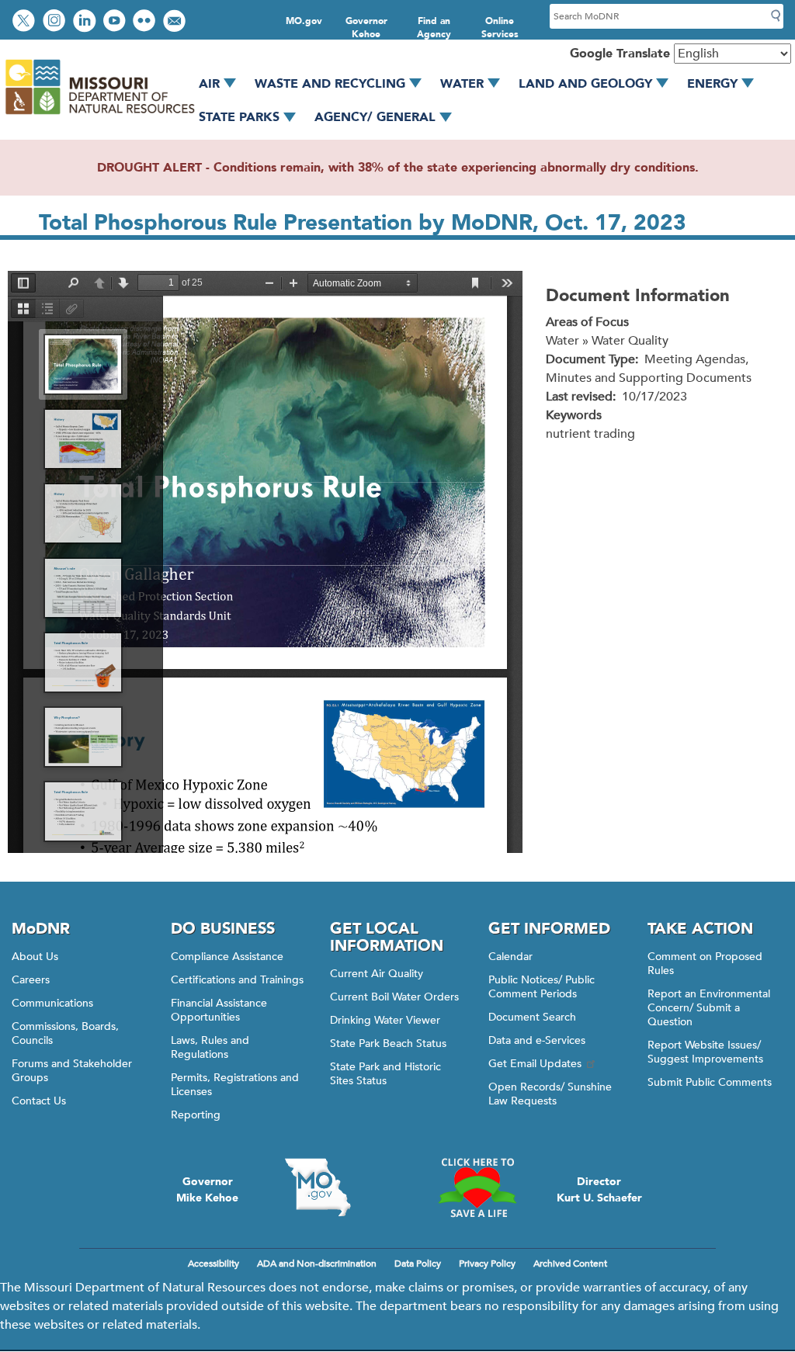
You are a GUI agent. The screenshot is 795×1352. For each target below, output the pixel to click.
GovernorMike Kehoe (207, 1189)
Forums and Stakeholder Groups (72, 1070)
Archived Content (570, 1263)
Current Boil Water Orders (394, 997)
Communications (52, 1003)
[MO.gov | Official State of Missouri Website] (318, 1187)
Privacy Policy (487, 1263)
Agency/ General (375, 117)
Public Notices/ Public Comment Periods (541, 986)
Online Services (500, 27)
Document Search (532, 1017)
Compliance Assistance (227, 956)
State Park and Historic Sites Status (385, 1073)
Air (209, 83)
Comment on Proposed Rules (704, 963)
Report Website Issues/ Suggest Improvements (705, 1052)
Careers (31, 979)
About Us (35, 956)
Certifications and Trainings (237, 979)
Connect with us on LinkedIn (86, 22)
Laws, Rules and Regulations (210, 1047)
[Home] (99, 114)
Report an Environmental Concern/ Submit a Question (708, 1007)
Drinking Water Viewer (385, 1020)
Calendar (510, 956)
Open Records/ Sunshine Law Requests (550, 1094)
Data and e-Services (536, 1040)
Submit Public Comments (709, 1082)
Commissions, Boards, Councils (65, 1033)
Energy (712, 83)
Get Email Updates (534, 1063)
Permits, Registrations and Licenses (235, 1084)
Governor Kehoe (366, 27)
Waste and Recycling (330, 83)
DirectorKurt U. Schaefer (599, 1189)
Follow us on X (25, 22)
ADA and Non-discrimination (317, 1263)
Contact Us (39, 1101)
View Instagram (56, 22)
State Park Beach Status (388, 1043)
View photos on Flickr (146, 22)
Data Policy (417, 1263)
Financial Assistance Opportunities (219, 1010)
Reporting (195, 1115)
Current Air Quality (376, 973)
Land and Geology (585, 83)
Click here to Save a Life (477, 1187)
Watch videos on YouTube (116, 22)
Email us (176, 22)
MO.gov (304, 21)
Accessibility (213, 1263)
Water (462, 83)
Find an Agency (434, 27)
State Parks (239, 117)
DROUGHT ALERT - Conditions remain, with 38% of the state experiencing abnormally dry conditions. (398, 167)
